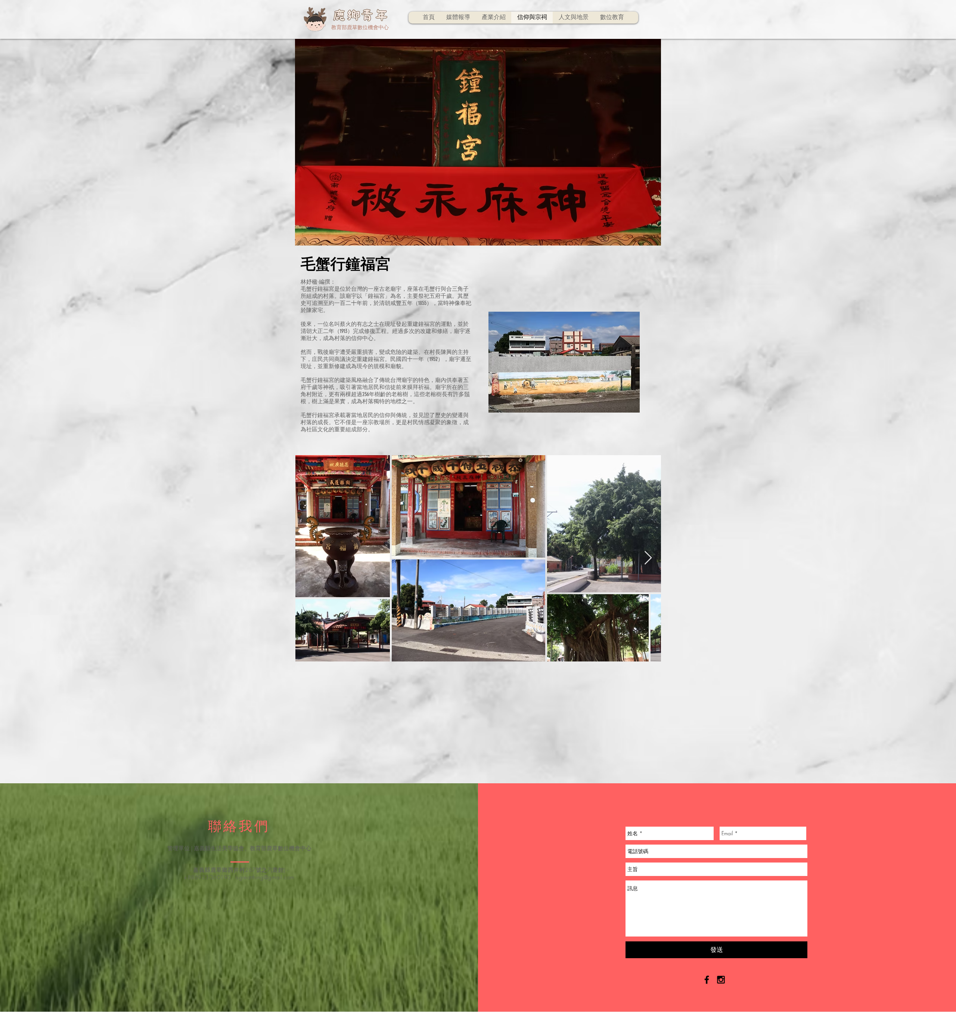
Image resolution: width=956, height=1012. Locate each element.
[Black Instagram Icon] (721, 979)
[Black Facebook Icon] (706, 979)
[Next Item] (648, 558)
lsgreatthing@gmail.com (265, 877)
